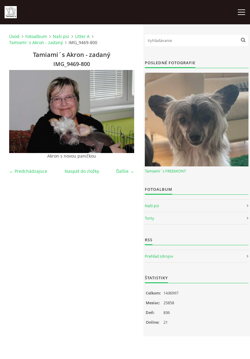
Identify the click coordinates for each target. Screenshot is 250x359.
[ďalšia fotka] (124, 111)
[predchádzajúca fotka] (19, 111)
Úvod (14, 36)
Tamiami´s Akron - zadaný (36, 42)
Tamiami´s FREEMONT (165, 171)
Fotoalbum (36, 36)
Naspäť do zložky (82, 171)
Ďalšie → (125, 171)
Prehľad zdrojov (159, 256)
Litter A (82, 36)
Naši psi (61, 36)
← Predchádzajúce (28, 171)
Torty (149, 218)
